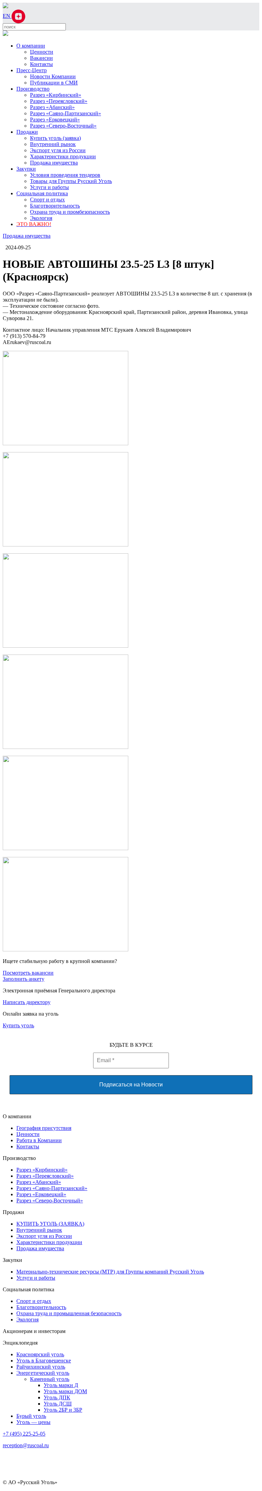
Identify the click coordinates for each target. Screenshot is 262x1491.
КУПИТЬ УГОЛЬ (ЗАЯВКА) (50, 1224)
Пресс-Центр (31, 70)
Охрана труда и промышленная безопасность (68, 1313)
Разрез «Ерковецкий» (55, 119)
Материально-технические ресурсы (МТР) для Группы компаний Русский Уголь (110, 1272)
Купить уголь (18, 1025)
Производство (32, 89)
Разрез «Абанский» (52, 107)
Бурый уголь (31, 1416)
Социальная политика (42, 193)
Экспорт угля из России (58, 150)
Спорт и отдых (47, 199)
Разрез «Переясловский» (58, 101)
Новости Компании (53, 76)
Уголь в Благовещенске (43, 1360)
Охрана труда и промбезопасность (70, 212)
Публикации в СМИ (54, 82)
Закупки (26, 169)
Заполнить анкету (23, 979)
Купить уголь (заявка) (55, 138)
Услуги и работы (49, 187)
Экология (41, 218)
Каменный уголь (49, 1379)
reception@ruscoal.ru (26, 1445)
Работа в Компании (39, 1140)
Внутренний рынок (53, 144)
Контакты (41, 64)
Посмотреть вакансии (28, 973)
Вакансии (41, 58)
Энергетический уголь (42, 1373)
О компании (30, 46)
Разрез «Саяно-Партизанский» (65, 113)
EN (7, 16)
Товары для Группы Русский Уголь (71, 181)
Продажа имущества (54, 163)
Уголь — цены (33, 1422)
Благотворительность (55, 206)
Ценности (41, 52)
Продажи (27, 132)
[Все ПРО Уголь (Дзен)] (18, 16)
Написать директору (26, 1002)
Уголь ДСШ (58, 1404)
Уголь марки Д (61, 1385)
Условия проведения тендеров (65, 175)
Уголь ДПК (57, 1397)
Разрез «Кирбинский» (55, 95)
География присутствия (43, 1128)
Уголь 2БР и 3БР (63, 1410)
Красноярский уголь (40, 1354)
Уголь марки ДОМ (65, 1391)
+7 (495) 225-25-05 (24, 1434)
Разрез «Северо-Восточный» (63, 126)
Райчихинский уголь (40, 1367)
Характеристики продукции (63, 156)
